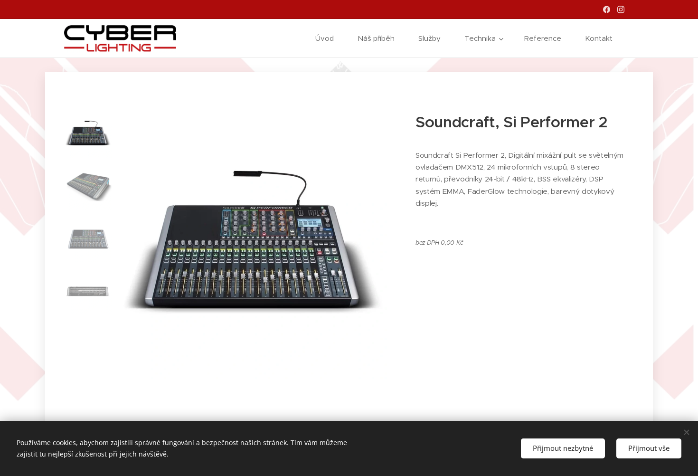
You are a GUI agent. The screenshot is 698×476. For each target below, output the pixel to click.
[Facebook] (607, 9)
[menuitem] (329, 38)
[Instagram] (621, 9)
